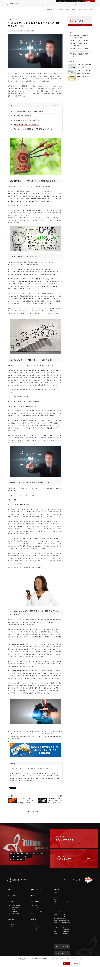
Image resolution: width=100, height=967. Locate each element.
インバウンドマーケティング (15, 30)
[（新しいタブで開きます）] (35, 750)
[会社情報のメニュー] (86, 5)
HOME (42, 10)
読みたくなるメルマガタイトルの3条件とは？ (81, 44)
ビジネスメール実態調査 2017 (24, 206)
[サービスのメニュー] (39, 5)
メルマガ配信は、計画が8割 (80, 40)
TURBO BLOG (50, 10)
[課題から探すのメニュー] (49, 5)
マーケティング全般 (29, 30)
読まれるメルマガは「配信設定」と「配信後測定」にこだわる (81, 54)
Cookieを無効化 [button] (76, 963)
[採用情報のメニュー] (94, 5)
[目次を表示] (60, 105)
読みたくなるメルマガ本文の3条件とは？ (81, 49)
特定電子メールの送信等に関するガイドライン (29, 568)
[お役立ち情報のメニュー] (78, 5)
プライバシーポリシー (60, 958)
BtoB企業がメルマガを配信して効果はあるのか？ (81, 36)
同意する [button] (66, 963)
